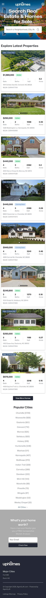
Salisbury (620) (23, 436)
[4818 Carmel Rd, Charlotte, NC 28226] (23, 233)
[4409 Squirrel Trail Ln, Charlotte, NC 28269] (23, 362)
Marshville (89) (23, 484)
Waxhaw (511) (23, 451)
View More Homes (23, 398)
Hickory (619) (23, 441)
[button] (3, 4)
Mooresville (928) (23, 418)
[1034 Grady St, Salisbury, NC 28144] (23, 276)
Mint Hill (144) (23, 479)
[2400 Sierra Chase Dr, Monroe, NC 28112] (23, 147)
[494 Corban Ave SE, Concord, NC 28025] (23, 61)
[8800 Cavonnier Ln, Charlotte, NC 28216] (23, 190)
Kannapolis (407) (23, 455)
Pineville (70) (23, 488)
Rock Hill (6, 578)
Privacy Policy (22, 594)
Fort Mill (6, 575)
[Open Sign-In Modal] (43, 4)
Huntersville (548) (23, 446)
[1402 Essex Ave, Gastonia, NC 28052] (23, 319)
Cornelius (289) (23, 469)
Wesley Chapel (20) (23, 502)
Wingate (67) (23, 493)
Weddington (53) (23, 498)
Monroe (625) (23, 432)
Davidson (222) (23, 474)
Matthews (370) (23, 460)
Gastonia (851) (23, 422)
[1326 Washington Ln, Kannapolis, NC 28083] (23, 104)
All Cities (22, 507)
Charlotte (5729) (23, 413)
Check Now (23, 545)
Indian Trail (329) (23, 465)
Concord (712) (23, 427)
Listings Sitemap (9, 594)
